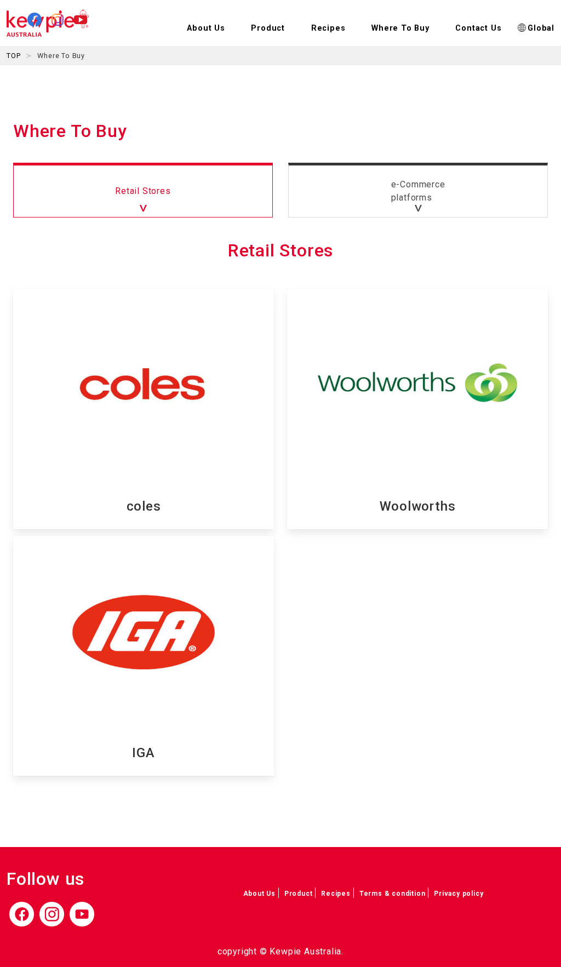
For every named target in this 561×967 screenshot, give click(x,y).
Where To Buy (400, 28)
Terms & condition (392, 893)
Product (298, 893)
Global (541, 28)
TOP (13, 56)
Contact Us (478, 28)
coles (144, 506)
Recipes (328, 28)
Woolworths (418, 506)
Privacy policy (458, 893)
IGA (143, 752)
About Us (259, 893)
